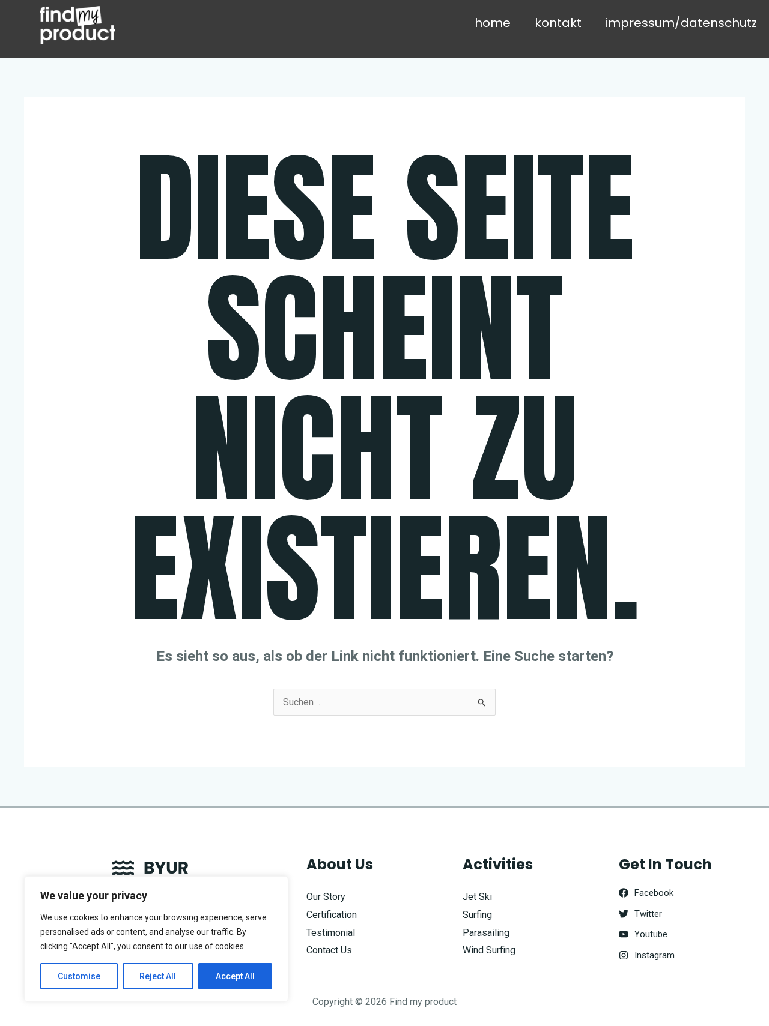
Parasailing (486, 932)
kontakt (558, 22)
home (493, 22)
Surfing (477, 914)
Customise (79, 976)
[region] (156, 939)
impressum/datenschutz (681, 22)
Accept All (235, 976)
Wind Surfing (489, 950)
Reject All (157, 976)
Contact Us (329, 950)
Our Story (325, 896)
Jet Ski (477, 896)
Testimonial (330, 932)
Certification (331, 914)
